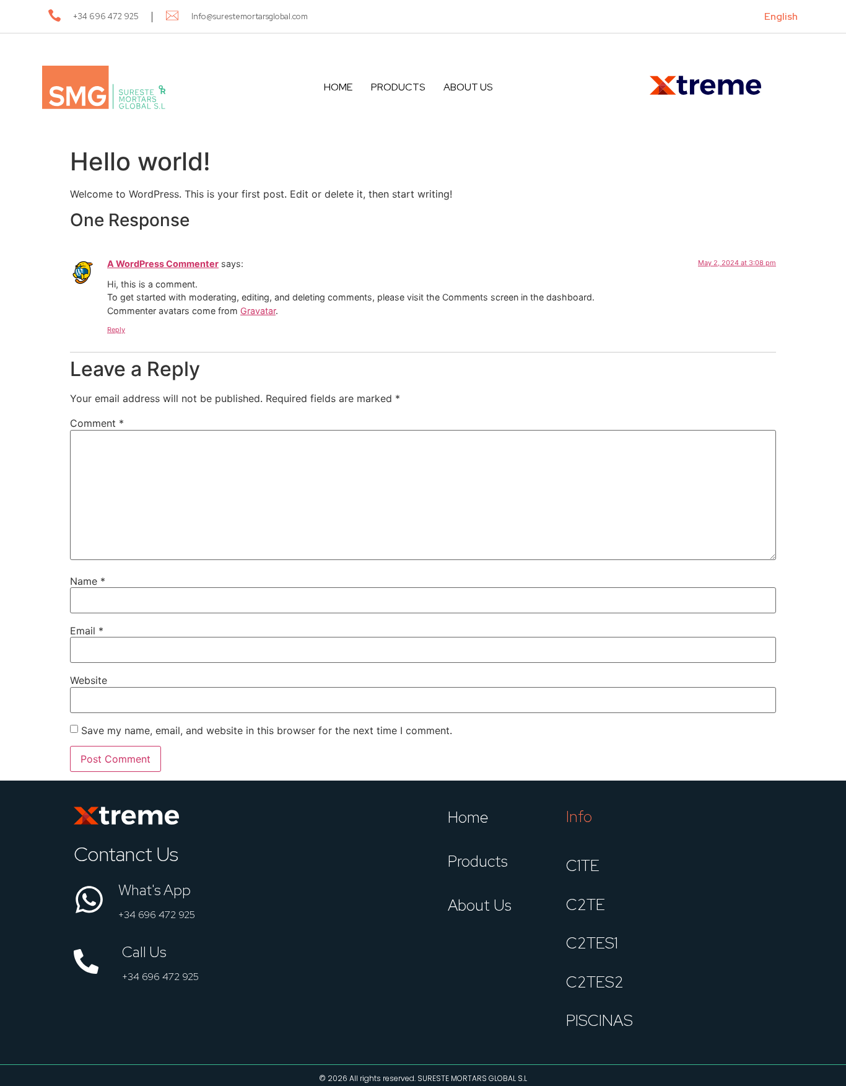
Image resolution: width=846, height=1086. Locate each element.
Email (86, 631)
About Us (467, 87)
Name (87, 581)
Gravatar (258, 310)
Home (338, 87)
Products (398, 87)
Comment (97, 423)
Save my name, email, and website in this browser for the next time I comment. (266, 730)
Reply (116, 329)
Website (88, 680)
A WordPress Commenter (163, 263)
